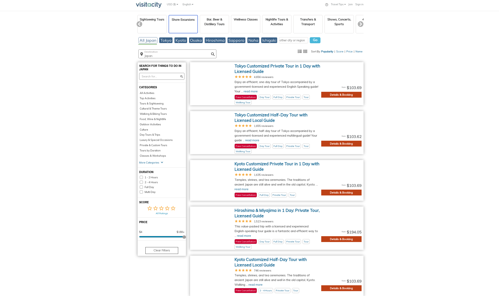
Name (359, 51)
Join (350, 4)
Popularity (327, 51)
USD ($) (172, 4)
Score (339, 51)
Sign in (359, 4)
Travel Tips (337, 4)
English (187, 4)
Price (349, 51)
